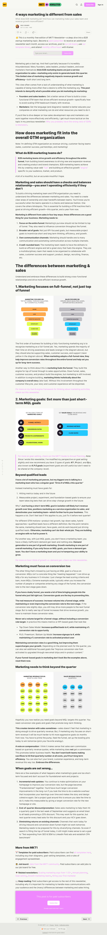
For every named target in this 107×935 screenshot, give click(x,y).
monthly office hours (52, 47)
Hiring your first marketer (64, 876)
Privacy (52, 925)
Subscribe (90, 5)
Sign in (100, 5)
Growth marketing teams (39, 876)
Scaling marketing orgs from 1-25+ (55, 872)
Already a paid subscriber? (53, 908)
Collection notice (64, 925)
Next (85, 919)
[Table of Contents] (2, 467)
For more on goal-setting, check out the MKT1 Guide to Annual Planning (51, 456)
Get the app (62, 929)
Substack (45, 933)
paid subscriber (56, 41)
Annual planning (80, 872)
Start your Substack (49, 929)
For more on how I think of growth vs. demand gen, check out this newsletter (51, 560)
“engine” (84, 168)
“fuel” (45, 168)
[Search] (77, 5)
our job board (71, 44)
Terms (56, 925)
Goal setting (21, 876)
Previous (23, 919)
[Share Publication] (81, 5)
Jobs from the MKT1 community (44, 864)
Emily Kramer (24, 25)
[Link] (12, 135)
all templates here (82, 852)
